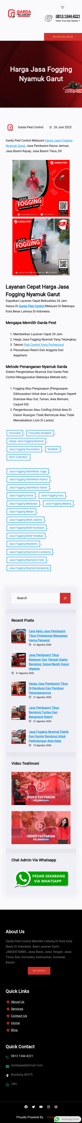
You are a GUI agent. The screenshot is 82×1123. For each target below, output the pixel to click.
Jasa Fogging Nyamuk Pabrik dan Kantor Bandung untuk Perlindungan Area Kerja (49, 736)
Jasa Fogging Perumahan (24, 449)
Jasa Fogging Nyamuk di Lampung (30, 551)
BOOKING (39, 970)
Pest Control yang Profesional (44, 345)
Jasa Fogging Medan (21, 511)
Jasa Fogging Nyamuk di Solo (26, 559)
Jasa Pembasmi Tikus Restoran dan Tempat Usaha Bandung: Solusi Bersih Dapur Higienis (49, 662)
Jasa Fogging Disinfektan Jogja (27, 471)
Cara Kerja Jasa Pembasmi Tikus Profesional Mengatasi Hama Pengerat (48, 635)
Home (15, 1023)
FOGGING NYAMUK (40, 433)
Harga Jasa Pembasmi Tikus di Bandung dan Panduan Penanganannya (48, 688)
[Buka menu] (62, 7)
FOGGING (15, 433)
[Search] (65, 598)
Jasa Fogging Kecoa (21, 495)
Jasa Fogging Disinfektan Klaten (28, 487)
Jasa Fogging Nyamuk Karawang (29, 568)
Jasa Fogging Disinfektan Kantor (28, 479)
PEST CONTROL (18, 457)
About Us (17, 1002)
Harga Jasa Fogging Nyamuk (26, 441)
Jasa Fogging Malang (58, 503)
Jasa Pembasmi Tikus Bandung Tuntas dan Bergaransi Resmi (44, 712)
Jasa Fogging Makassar (23, 503)
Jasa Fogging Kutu (52, 495)
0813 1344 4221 (68, 16)
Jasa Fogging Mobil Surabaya (26, 527)
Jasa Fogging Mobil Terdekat (26, 535)
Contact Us (19, 1016)
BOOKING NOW (63, 36)
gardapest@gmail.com (27, 1065)
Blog (14, 1030)
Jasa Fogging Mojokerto (23, 543)
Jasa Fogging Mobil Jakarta (25, 519)
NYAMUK (52, 449)
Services (17, 1009)
